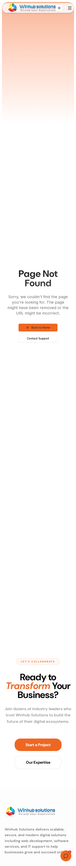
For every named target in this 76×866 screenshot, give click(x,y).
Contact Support (38, 338)
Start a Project (38, 744)
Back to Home (40, 327)
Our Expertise (38, 762)
